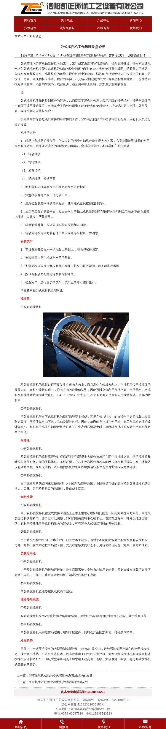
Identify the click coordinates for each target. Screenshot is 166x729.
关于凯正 (67, 20)
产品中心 (103, 20)
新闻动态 (35, 36)
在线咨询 (103, 28)
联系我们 (136, 28)
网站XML (89, 700)
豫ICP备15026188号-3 (113, 700)
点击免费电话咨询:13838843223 (83, 692)
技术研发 (30, 28)
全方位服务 (66, 28)
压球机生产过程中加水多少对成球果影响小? (58, 682)
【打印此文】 (116, 55)
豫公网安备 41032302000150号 (83, 704)
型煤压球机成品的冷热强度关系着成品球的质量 (60, 675)
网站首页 (30, 20)
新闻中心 (136, 20)
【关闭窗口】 (135, 55)
